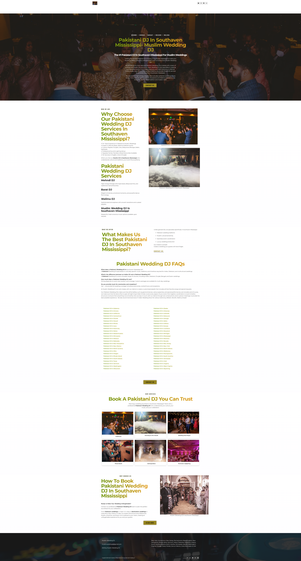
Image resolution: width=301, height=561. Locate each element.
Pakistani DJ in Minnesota (111, 336)
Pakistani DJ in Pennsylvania (163, 353)
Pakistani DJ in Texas (110, 361)
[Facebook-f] (187, 558)
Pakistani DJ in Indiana (161, 323)
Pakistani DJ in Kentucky (111, 328)
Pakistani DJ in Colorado (161, 313)
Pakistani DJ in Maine (110, 331)
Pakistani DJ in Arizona (110, 311)
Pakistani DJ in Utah (160, 361)
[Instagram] (201, 3)
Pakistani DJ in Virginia (161, 363)
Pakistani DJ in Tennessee (162, 358)
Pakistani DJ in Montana (161, 338)
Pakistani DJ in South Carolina (163, 356)
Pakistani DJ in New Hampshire (113, 343)
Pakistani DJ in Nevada (161, 341)
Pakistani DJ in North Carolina (113, 348)
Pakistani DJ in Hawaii (110, 321)
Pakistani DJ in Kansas (161, 326)
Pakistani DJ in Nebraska (111, 341)
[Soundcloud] (206, 3)
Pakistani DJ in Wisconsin (111, 368)
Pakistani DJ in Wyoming (162, 368)
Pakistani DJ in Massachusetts (113, 333)
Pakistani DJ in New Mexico (112, 346)
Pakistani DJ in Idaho (160, 321)
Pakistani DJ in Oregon (110, 353)
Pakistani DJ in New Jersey (162, 343)
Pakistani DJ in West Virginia (163, 366)
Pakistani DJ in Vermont (111, 363)
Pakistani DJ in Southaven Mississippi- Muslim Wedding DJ (150, 45)
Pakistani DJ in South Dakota (112, 358)
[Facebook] (204, 3)
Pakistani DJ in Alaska (161, 308)
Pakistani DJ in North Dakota (163, 348)
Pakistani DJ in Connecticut (112, 316)
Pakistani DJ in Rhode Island (112, 356)
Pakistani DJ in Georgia (161, 318)
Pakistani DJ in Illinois (110, 323)
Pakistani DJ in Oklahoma (162, 351)
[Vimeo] (198, 558)
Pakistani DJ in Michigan (162, 333)
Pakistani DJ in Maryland (162, 331)
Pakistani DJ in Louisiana (162, 328)
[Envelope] (198, 3)
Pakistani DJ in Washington (112, 366)
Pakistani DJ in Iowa (110, 326)
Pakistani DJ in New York (162, 346)
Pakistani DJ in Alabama (111, 308)
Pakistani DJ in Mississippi (162, 336)
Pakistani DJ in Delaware (162, 316)
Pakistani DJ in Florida (110, 318)
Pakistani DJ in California (111, 313)
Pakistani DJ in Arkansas (162, 311)
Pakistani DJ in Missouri (111, 338)
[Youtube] (193, 558)
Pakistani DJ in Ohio (109, 351)
